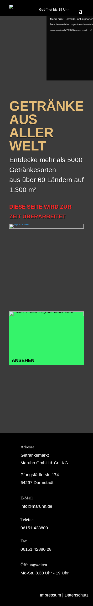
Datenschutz (76, 595)
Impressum (50, 595)
